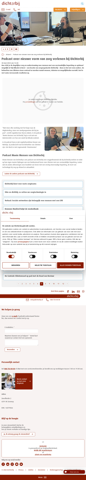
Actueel (8, 54)
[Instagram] (12, 464)
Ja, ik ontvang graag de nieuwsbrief (17, 434)
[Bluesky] (21, 464)
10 (54, 284)
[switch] (32, 256)
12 (63, 284)
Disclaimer (41, 470)
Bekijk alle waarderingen (43, 450)
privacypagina (23, 242)
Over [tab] (71, 218)
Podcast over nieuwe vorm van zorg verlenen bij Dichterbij (32, 54)
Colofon (30, 470)
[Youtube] (16, 464)
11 (58, 284)
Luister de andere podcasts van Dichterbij (20, 174)
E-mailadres (9, 327)
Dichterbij (43, 446)
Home (3, 54)
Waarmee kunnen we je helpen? (16, 336)
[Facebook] (3, 464)
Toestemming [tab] (15, 218)
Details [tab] (43, 218)
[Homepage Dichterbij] (11, 4)
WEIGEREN (15, 265)
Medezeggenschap (56, 470)
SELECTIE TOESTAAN (43, 265)
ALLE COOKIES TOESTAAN (70, 265)
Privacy (20, 470)
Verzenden (11, 349)
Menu (40, 477)
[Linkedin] (7, 464)
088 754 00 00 (9, 369)
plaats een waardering (43, 454)
